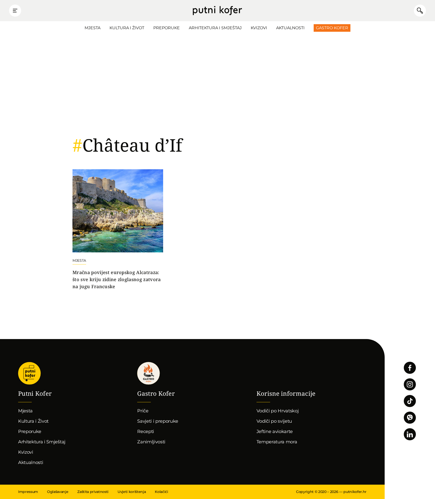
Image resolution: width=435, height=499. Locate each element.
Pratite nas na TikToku (410, 401)
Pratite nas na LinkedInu (410, 434)
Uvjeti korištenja (132, 491)
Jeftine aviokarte (275, 431)
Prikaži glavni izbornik (15, 11)
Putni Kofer (217, 10)
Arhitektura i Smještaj (215, 27)
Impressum (28, 491)
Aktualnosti (290, 27)
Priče (142, 411)
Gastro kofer (148, 373)
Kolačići (161, 491)
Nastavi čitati (117, 229)
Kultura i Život (127, 27)
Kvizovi (259, 27)
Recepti (145, 431)
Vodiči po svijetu (274, 421)
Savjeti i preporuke (157, 421)
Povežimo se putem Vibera (410, 418)
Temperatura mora (277, 442)
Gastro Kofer (332, 27)
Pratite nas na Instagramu (410, 384)
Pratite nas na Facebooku (410, 368)
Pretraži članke (420, 11)
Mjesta (92, 27)
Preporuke (166, 27)
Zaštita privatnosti (92, 491)
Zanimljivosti (151, 442)
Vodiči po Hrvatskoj (278, 411)
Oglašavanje (57, 491)
